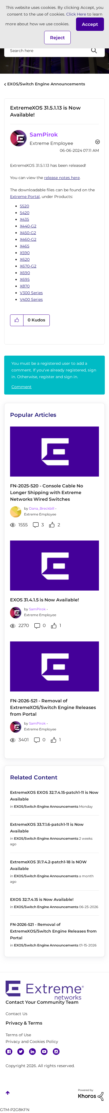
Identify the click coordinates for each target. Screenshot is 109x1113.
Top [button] (7, 1093)
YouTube (44, 1051)
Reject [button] (57, 37)
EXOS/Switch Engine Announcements (46, 83)
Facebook (9, 1051)
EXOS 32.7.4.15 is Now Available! (42, 899)
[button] (90, 24)
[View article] (54, 452)
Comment (21, 386)
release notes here (62, 177)
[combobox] (54, 50)
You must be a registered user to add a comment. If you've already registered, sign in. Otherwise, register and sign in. (53, 370)
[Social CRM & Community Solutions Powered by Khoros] (90, 1094)
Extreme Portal (25, 196)
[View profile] (15, 511)
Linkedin (32, 1051)
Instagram (56, 1051)
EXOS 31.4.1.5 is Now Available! (44, 600)
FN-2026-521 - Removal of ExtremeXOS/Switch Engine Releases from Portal (53, 707)
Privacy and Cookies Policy (32, 1041)
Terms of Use (18, 1034)
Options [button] (97, 142)
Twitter (20, 1051)
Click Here (76, 14)
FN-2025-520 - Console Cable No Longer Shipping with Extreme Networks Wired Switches (46, 492)
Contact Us (16, 1013)
